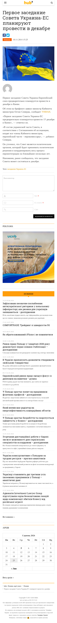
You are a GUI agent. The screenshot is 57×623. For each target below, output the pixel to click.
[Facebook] (4, 35)
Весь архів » (8, 577)
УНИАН (46, 111)
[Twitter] (8, 35)
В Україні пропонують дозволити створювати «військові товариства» (28, 361)
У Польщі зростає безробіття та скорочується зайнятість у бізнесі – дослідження (28, 419)
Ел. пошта (38, 202)
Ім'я (35, 196)
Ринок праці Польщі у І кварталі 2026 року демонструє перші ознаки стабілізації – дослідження (26, 346)
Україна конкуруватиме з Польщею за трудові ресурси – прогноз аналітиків (24, 457)
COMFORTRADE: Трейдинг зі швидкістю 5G (26, 325)
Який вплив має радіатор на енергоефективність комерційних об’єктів (27, 409)
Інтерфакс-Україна (43, 615)
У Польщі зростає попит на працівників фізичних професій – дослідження (25, 393)
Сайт (36, 209)
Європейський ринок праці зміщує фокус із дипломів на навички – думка (27, 377)
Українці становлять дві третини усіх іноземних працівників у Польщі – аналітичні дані (24, 477)
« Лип (14, 568)
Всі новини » (9, 516)
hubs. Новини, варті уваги (28, 2)
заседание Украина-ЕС (16, 169)
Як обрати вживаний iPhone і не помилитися (28, 334)
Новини (7, 39)
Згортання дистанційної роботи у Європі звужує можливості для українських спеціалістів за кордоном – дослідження (26, 439)
